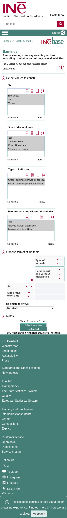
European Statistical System (20, 400)
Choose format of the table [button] (22, 252)
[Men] (26, 99)
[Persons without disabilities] (31, 226)
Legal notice (9, 350)
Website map (10, 346)
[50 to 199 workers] (26, 145)
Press (5, 360)
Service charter (11, 451)
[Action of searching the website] (60, 24)
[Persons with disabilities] (31, 229)
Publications (10, 446)
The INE (7, 381)
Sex (10, 85)
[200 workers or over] (26, 149)
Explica (6, 428)
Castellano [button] (57, 15)
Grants (6, 418)
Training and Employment (18, 409)
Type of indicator (18, 169)
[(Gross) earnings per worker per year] (26, 180)
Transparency (10, 386)
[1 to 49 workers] (26, 141)
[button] (58, 33)
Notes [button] (10, 316)
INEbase (6, 41)
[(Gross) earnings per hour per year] (26, 183)
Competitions (10, 423)
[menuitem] (33, 162)
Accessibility (10, 355)
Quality (6, 395)
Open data (8, 442)
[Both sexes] (26, 96)
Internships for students (16, 414)
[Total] (26, 138)
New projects (10, 372)
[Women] (26, 103)
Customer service (13, 437)
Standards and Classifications (21, 367)
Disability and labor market (29, 41)
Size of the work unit (20, 127)
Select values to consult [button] (21, 77)
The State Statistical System (19, 390)
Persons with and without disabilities (31, 211)
